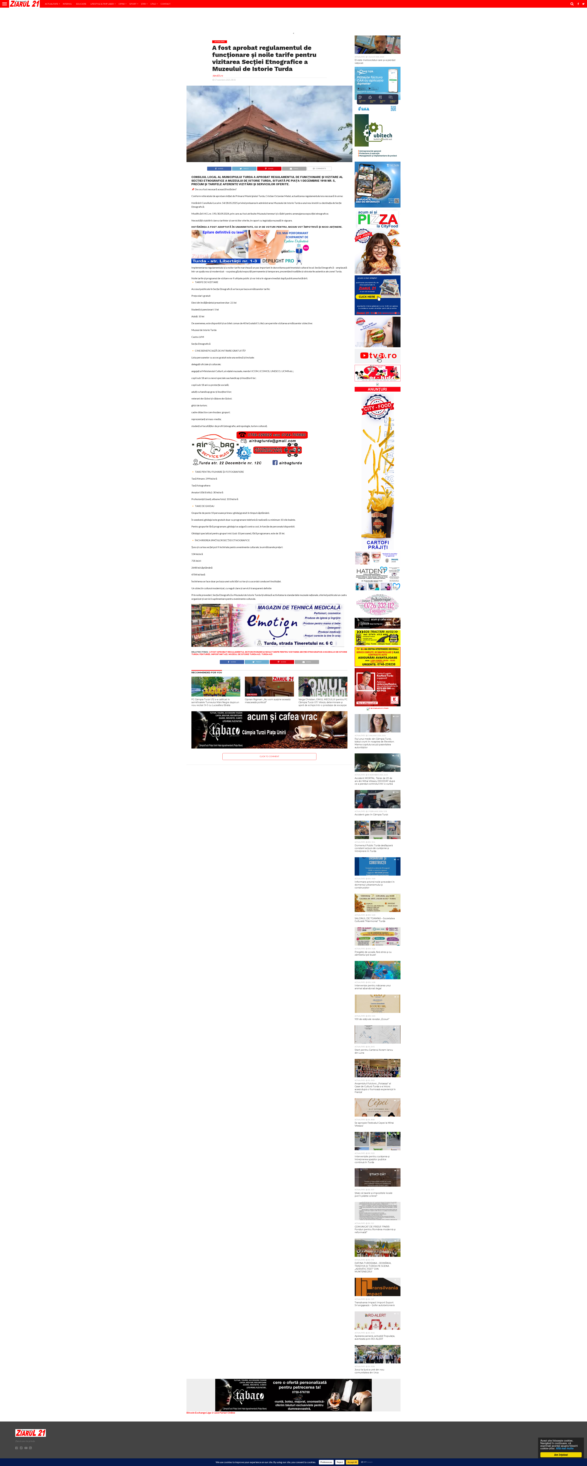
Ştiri (143, 4)
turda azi (266, 654)
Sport (132, 4)
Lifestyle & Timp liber (102, 4)
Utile (153, 4)
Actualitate (51, 4)
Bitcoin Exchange (196, 1412)
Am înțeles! (561, 1455)
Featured (204, 654)
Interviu (67, 4)
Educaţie (81, 4)
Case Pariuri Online (224, 1412)
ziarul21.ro (218, 75)
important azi (219, 654)
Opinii (121, 4)
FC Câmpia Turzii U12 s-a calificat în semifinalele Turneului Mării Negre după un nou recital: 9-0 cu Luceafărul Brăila (215, 702)
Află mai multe (565, 1448)
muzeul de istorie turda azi (244, 654)
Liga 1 (209, 1412)
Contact (165, 4)
